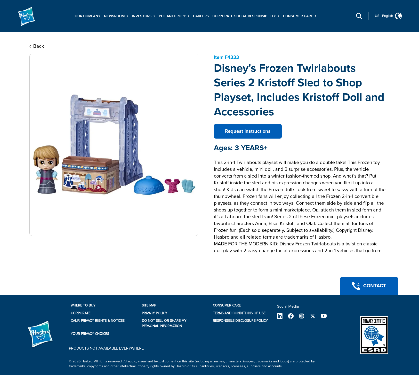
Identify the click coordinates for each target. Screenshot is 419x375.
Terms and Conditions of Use (239, 313)
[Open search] (359, 16)
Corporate (80, 313)
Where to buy (83, 305)
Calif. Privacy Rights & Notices (98, 321)
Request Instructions (248, 131)
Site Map (149, 305)
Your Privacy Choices (90, 334)
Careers (201, 16)
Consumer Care (227, 305)
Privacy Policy (154, 313)
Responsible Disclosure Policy (240, 321)
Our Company (87, 16)
